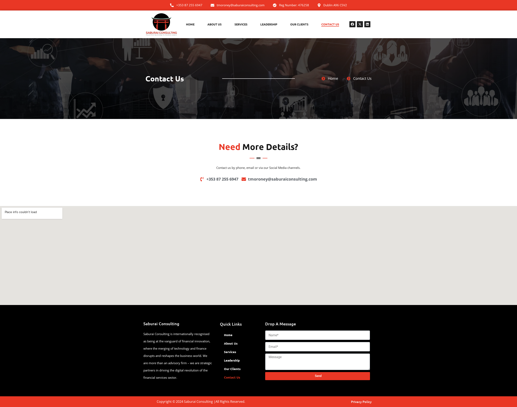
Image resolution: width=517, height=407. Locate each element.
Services (240, 24)
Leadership (268, 24)
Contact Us (330, 24)
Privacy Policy (361, 401)
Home (190, 24)
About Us (214, 24)
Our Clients (299, 24)
